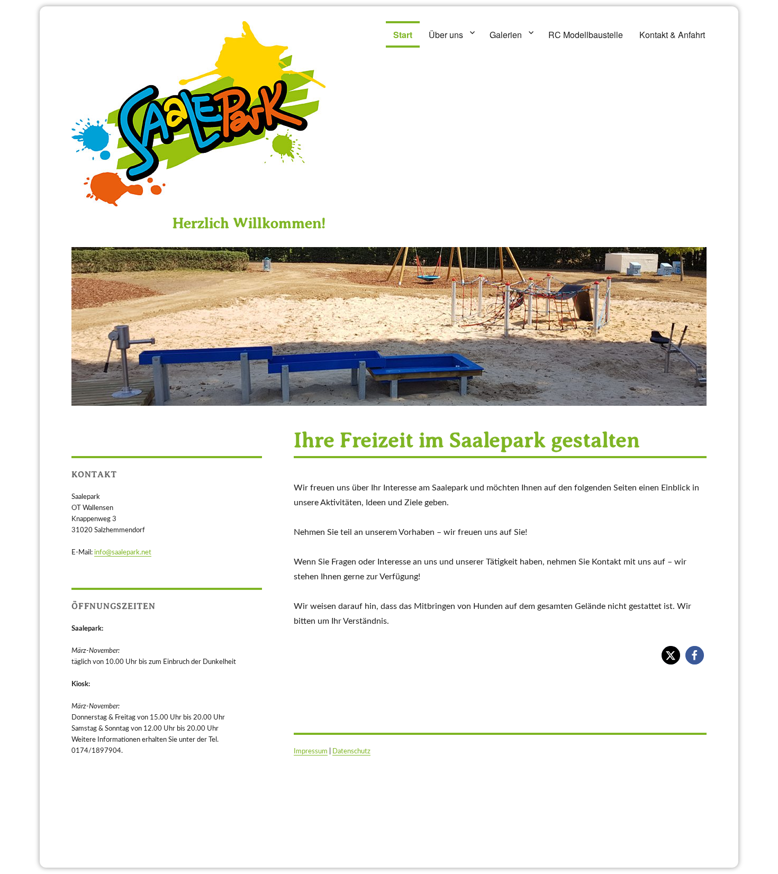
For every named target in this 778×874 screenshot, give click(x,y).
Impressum (311, 751)
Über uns (446, 35)
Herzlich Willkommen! (249, 223)
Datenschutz (351, 751)
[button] (671, 655)
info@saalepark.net (122, 552)
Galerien (506, 35)
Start (402, 35)
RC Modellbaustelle (585, 35)
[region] (389, 326)
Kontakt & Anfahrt (672, 35)
